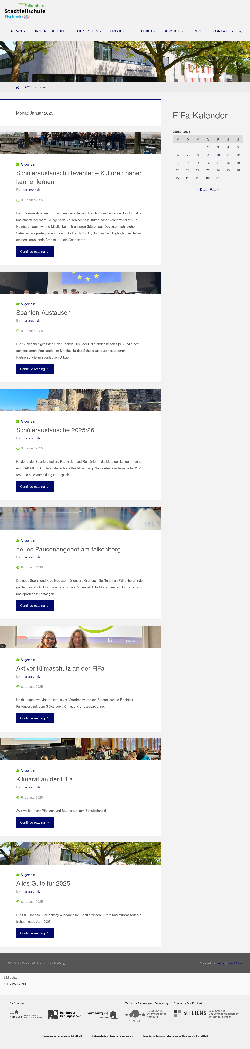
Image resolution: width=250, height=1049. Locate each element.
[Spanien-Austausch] (80, 283)
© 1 (3, 646)
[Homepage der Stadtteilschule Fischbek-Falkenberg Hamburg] (25, 10)
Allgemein (28, 164)
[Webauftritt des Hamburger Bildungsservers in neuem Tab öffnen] (64, 1014)
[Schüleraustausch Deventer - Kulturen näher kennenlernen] (80, 143)
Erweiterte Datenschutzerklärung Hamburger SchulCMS (175, 1036)
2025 (28, 87)
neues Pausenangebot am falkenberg (68, 548)
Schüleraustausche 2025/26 (55, 429)
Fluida (219, 963)
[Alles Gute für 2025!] (80, 853)
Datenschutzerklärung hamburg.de (112, 1036)
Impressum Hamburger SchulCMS (62, 1036)
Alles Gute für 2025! (44, 882)
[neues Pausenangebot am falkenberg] (80, 518)
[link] (240, 31)
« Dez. (202, 189)
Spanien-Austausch (43, 312)
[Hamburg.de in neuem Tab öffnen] (103, 1014)
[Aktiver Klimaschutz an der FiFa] (80, 637)
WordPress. (235, 963)
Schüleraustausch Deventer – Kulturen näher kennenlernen (79, 177)
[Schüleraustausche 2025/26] (80, 400)
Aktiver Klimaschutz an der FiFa (60, 667)
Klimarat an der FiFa (44, 778)
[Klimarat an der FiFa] (80, 749)
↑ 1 (6, 983)
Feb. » (214, 189)
